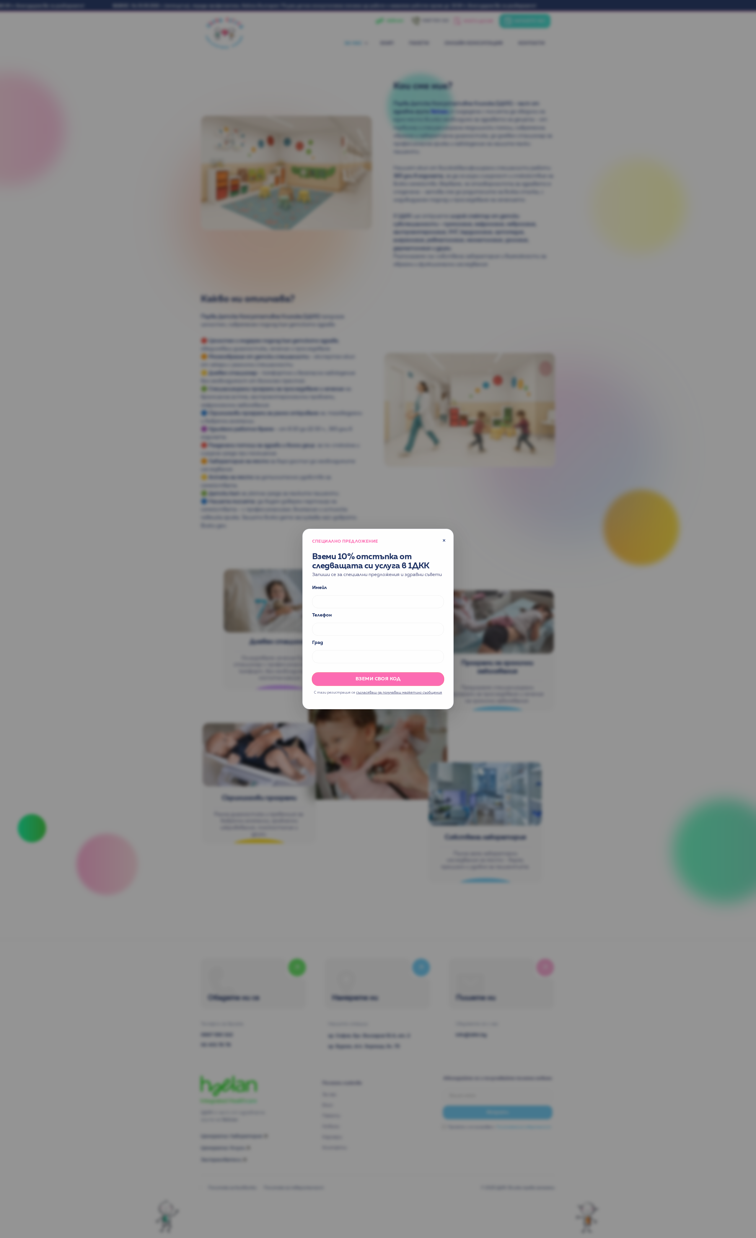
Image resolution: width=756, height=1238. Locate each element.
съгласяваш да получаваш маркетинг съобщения (399, 692)
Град (317, 642)
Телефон (322, 615)
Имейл (319, 587)
